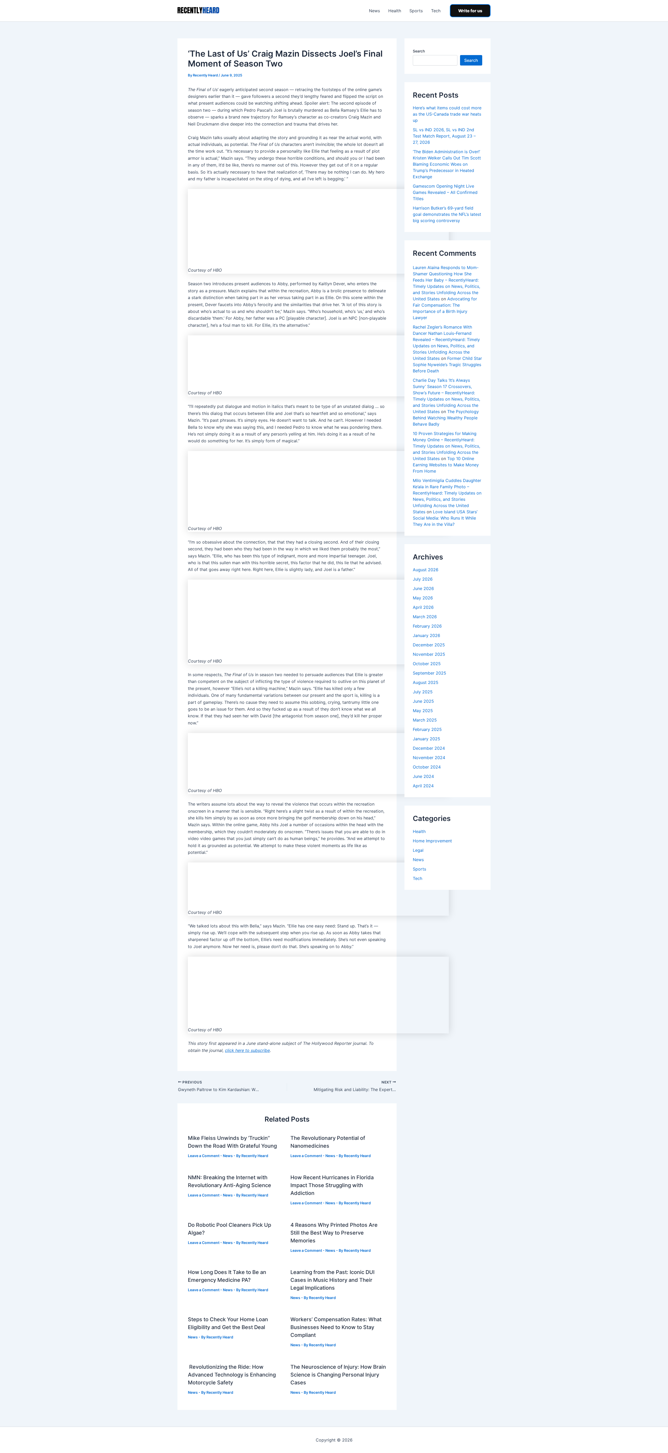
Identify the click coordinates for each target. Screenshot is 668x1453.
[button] (470, 10)
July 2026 (423, 579)
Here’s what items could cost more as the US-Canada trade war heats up (447, 114)
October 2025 (427, 663)
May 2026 (423, 597)
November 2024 (429, 757)
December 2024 (429, 748)
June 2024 (423, 776)
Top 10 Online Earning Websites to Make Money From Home (446, 465)
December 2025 (429, 644)
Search (419, 51)
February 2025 (427, 729)
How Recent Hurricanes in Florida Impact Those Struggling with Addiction (332, 1185)
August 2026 (425, 569)
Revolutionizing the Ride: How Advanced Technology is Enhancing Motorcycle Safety (232, 1375)
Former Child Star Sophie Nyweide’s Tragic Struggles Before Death (447, 364)
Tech (435, 10)
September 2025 (429, 673)
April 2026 (423, 607)
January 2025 (426, 738)
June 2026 (423, 588)
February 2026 (427, 626)
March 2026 (425, 616)
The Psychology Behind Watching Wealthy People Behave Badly (446, 418)
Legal (418, 850)
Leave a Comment (203, 1155)
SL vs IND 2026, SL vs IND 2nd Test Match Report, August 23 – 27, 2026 (444, 136)
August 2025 (425, 682)
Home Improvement (432, 840)
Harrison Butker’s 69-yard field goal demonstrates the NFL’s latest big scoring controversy (447, 214)
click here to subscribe (247, 1050)
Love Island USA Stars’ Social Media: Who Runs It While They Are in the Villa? (445, 518)
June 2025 (423, 701)
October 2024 (427, 767)
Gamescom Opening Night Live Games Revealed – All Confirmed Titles (445, 192)
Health (394, 10)
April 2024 (423, 785)
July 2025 (423, 691)
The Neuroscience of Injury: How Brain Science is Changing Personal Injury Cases (338, 1375)
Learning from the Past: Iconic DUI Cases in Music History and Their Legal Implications (332, 1280)
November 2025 (429, 654)
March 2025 (425, 720)
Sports (416, 10)
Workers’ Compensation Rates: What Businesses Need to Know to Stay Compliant (335, 1327)
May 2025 (423, 710)
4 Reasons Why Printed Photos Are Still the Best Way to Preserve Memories (334, 1233)
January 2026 (426, 635)
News (374, 10)
